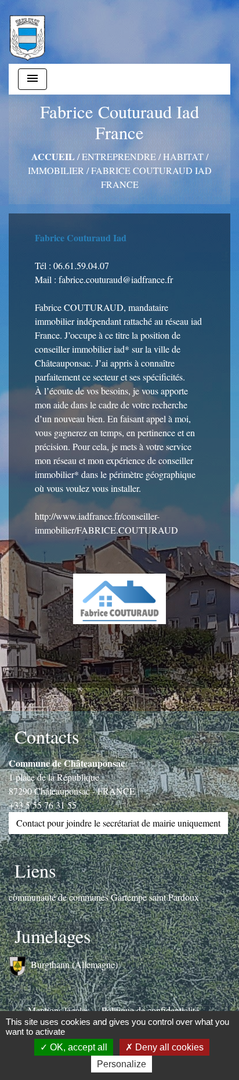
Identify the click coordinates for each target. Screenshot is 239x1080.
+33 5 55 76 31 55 (43, 805)
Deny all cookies (168, 1047)
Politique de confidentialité (150, 1010)
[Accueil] (27, 32)
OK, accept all (77, 1047)
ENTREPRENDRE (119, 156)
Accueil (53, 156)
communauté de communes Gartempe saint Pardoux (104, 897)
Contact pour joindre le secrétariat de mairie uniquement (118, 823)
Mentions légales (58, 1010)
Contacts (47, 736)
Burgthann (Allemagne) (74, 964)
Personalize (121, 1064)
